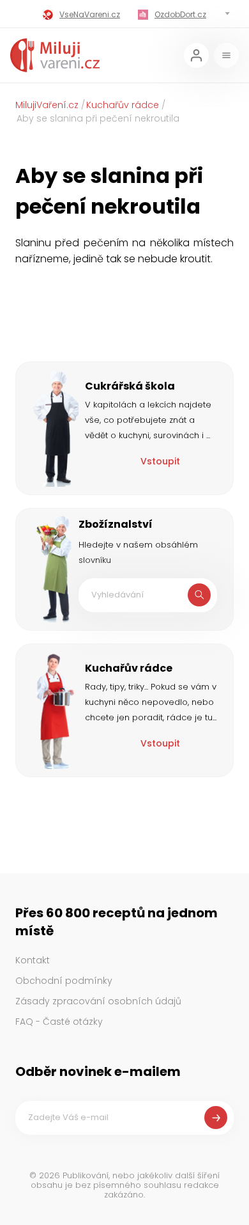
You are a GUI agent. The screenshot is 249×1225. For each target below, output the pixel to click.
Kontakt (32, 960)
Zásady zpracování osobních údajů (98, 1001)
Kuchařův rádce (122, 105)
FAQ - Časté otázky (59, 1021)
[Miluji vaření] (55, 55)
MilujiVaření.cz (47, 105)
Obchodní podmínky (63, 980)
